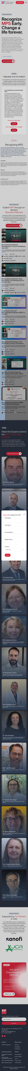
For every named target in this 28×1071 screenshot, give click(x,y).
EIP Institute (20, 2)
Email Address (9, 532)
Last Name (8, 525)
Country (7, 546)
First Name (8, 518)
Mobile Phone (8, 539)
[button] (26, 2)
